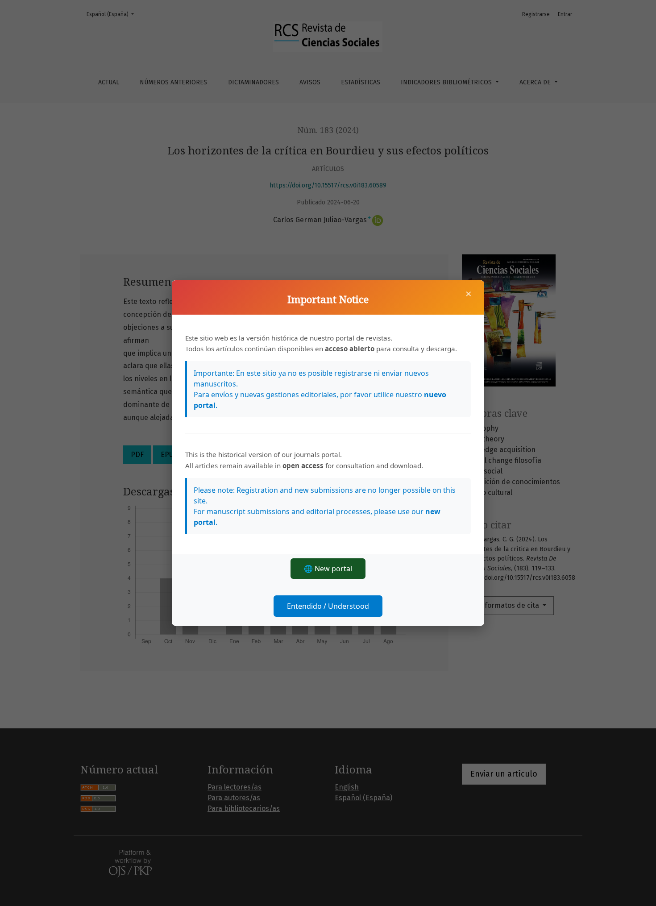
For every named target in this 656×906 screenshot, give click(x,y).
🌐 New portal (328, 569)
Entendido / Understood (328, 606)
